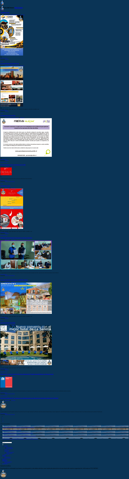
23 (2, 421)
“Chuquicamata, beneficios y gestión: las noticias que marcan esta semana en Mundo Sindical (18, 427)
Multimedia (6, 451)
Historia (5, 449)
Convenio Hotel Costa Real (7, 322)
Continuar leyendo (4, 58)
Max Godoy (19, 8)
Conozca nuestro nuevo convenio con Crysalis (13, 164)
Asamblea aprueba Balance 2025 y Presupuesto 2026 (11, 430)
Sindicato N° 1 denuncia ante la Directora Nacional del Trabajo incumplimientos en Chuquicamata (26, 374)
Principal (6, 445)
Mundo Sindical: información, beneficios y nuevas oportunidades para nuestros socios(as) (17, 433)
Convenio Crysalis (5, 186)
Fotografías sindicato (10, 452)
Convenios (1, 10)
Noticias (1, 162)
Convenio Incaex (4, 12)
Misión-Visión (6, 450)
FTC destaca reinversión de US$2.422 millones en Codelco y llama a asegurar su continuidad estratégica (20, 438)
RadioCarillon (6, 454)
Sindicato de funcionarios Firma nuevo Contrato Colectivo (16, 238)
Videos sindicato (9, 453)
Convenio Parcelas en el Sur (7, 115)
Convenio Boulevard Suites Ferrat (9, 63)
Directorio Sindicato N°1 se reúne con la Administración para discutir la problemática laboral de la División (29, 398)
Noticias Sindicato (5, 162)
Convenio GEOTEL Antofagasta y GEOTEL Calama (14, 280)
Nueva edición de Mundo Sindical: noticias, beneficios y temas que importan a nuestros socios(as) (19, 436)
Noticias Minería (9, 447)
